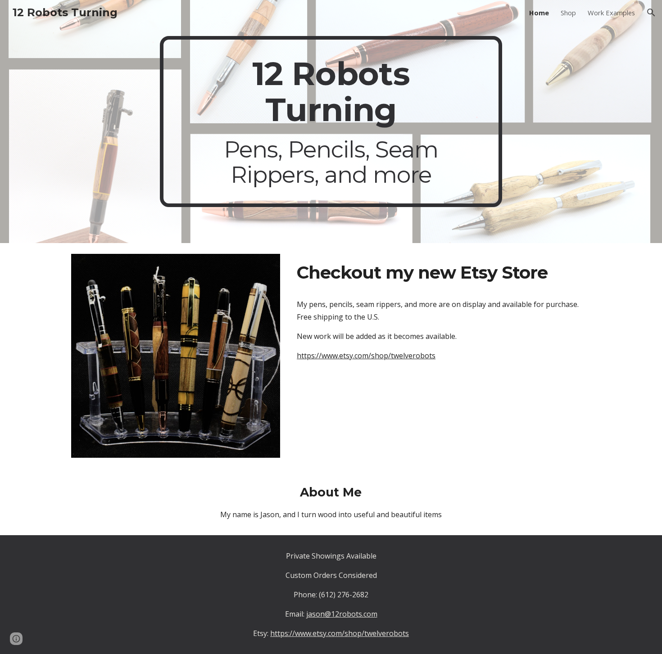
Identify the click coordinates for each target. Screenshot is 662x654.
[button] (651, 12)
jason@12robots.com (341, 614)
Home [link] (539, 12)
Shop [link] (568, 12)
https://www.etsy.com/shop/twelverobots (366, 356)
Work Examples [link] (611, 12)
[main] (331, 121)
